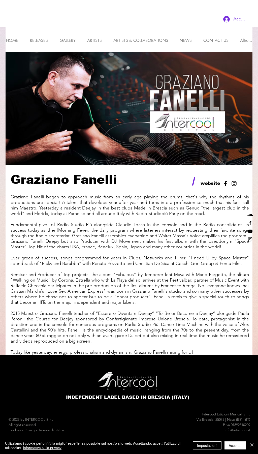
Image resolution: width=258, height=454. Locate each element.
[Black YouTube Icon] (250, 231)
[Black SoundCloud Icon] (250, 215)
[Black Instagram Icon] (250, 239)
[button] (94, 38)
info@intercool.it (237, 430)
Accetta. (235, 445)
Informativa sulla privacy (42, 447)
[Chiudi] (252, 445)
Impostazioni (207, 445)
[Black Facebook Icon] (250, 223)
